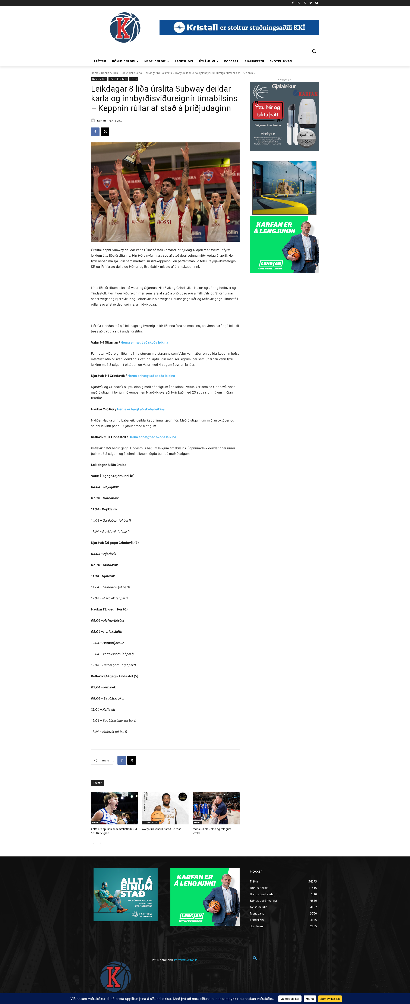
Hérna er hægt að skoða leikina (144, 342)
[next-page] (100, 843)
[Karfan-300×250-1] (284, 244)
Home (94, 73)
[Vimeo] (310, 3)
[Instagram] (298, 3)
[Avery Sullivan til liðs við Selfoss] (165, 808)
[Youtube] (316, 3)
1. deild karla (150, 822)
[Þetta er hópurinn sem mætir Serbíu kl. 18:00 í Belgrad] (114, 808)
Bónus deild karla (131, 73)
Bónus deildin (109, 73)
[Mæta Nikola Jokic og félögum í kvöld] (216, 808)
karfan (101, 120)
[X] (304, 3)
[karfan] (94, 121)
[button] (314, 51)
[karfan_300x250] (126, 894)
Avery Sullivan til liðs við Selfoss (161, 829)
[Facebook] (292, 3)
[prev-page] (93, 843)
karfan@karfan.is (185, 960)
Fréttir (134, 79)
